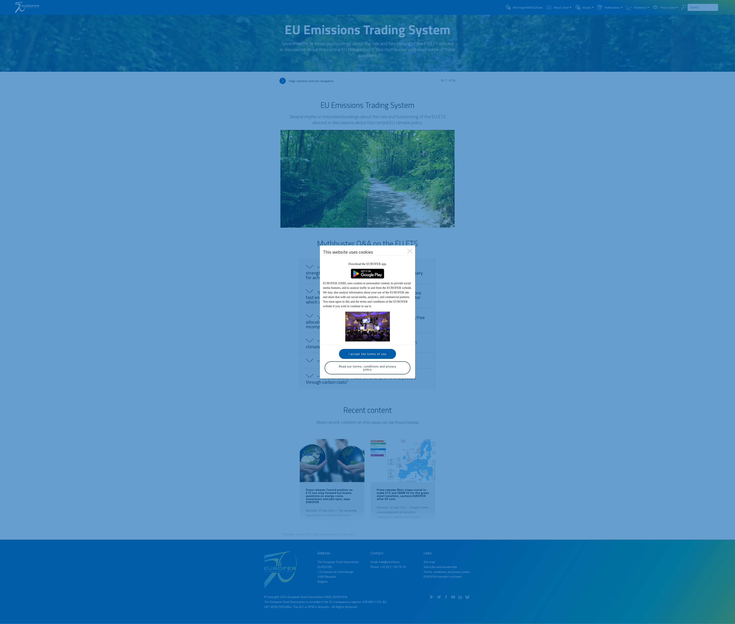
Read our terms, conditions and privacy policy (367, 368)
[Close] (409, 251)
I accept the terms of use (367, 354)
